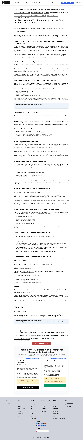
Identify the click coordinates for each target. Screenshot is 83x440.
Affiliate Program (21, 408)
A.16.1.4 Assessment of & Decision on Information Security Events (30, 11)
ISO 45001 (32, 411)
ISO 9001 (31, 406)
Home (19, 403)
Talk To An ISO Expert (67, 2)
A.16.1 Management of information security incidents (28, 8)
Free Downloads (33, 418)
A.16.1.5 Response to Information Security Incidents (27, 12)
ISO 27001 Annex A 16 (52, 15)
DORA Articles (56, 413)
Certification (50, 2)
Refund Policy (20, 411)
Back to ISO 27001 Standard (42, 343)
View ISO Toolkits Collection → (28, 387)
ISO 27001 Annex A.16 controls (22, 17)
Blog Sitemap (20, 409)
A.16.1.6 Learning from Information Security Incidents (55, 12)
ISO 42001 (44, 404)
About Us (20, 404)
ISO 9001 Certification (58, 415)
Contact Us (20, 406)
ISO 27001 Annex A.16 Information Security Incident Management (30, 15)
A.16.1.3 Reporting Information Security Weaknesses (51, 9)
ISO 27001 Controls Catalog (59, 418)
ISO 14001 (32, 413)
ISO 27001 (46, 14)
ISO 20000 (32, 408)
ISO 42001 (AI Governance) (35, 404)
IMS (42, 413)
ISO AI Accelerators (37, 2)
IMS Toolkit (32, 415)
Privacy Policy (21, 413)
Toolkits (17, 2)
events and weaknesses (37, 14)
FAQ (18, 416)
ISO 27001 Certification (58, 416)
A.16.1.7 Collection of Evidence (22, 14)
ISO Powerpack (33, 416)
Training (25, 2)
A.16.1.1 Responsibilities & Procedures (51, 8)
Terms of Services (21, 415)
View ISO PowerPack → (55, 385)
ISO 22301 (32, 409)
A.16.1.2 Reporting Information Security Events (26, 9)
